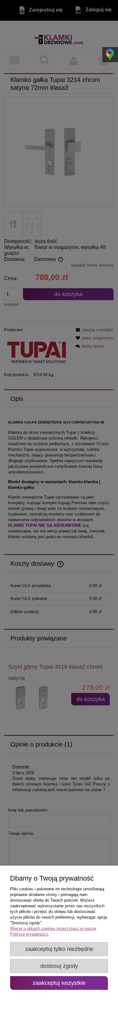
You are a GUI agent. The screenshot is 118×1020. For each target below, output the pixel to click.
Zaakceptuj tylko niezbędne (59, 949)
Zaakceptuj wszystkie (59, 983)
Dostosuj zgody (59, 966)
